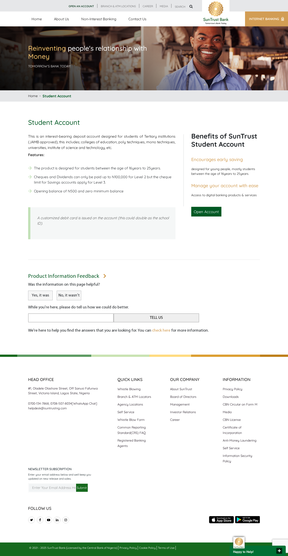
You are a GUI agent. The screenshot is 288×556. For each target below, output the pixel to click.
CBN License (232, 420)
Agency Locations (130, 404)
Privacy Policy (232, 389)
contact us (137, 19)
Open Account (206, 211)
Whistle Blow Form (131, 420)
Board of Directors (183, 397)
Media (227, 412)
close (279, 551)
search (180, 6)
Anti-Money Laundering (239, 440)
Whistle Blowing (129, 389)
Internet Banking (264, 19)
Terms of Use (166, 547)
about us (61, 19)
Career (175, 420)
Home (37, 19)
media (164, 6)
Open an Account (81, 6)
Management (180, 404)
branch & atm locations (118, 6)
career (148, 6)
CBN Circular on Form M (240, 404)
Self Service (125, 412)
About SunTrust (181, 389)
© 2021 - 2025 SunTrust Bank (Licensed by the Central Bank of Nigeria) (73, 547)
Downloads (231, 397)
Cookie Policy (147, 547)
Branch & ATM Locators (134, 397)
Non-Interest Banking (98, 19)
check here (161, 330)
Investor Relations (183, 412)
